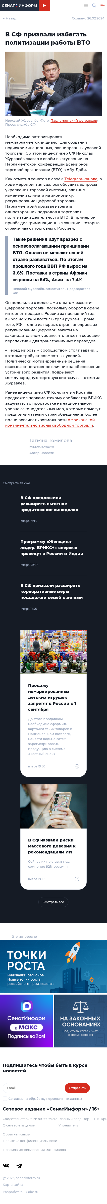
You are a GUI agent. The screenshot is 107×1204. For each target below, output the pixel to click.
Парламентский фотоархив (74, 120)
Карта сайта (13, 1185)
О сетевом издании (19, 1125)
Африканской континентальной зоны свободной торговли (50, 422)
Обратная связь (16, 1134)
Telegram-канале (80, 178)
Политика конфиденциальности (30, 1141)
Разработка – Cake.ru (20, 1192)
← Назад (9, 18)
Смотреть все (53, 902)
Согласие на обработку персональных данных (45, 1099)
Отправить (77, 1088)
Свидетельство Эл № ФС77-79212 (30, 1119)
